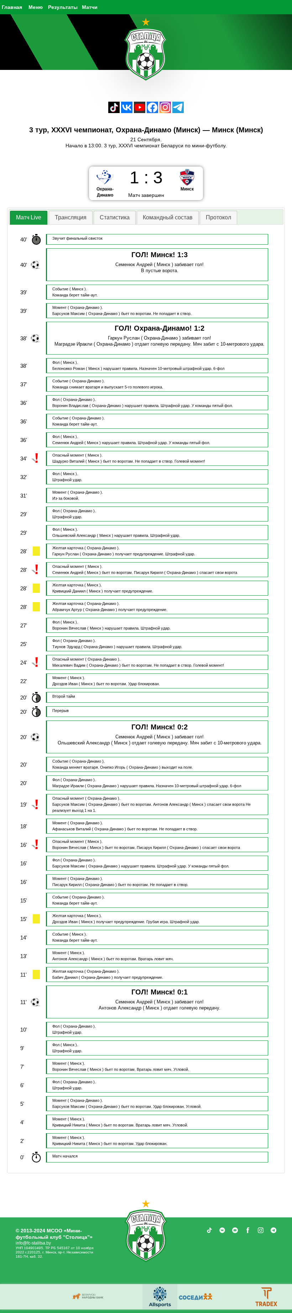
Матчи (90, 7)
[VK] (126, 111)
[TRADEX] (53, 1296)
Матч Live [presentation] (28, 217)
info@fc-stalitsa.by (33, 1243)
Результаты (63, 7)
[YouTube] (139, 111)
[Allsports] (267, 1296)
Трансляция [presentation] (71, 217)
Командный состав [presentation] (168, 217)
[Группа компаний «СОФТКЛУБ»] (125, 1296)
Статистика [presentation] (115, 217)
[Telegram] (178, 111)
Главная (12, 7)
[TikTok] (114, 111)
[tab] (28, 218)
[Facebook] (152, 111)
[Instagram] (165, 111)
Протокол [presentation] (218, 217)
